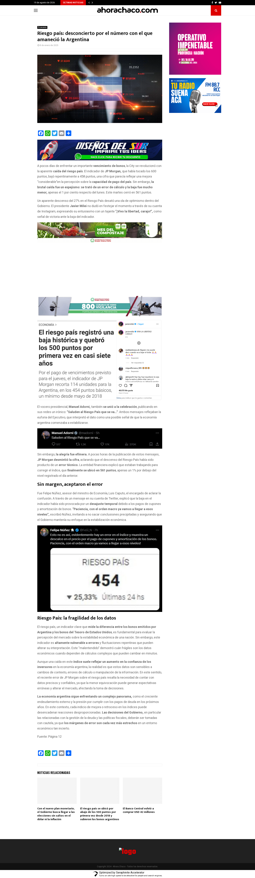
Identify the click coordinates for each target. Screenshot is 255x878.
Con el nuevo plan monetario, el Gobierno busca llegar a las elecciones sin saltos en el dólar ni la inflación (56, 814)
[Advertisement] (99, 270)
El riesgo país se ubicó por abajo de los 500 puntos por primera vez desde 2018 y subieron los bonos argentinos (99, 814)
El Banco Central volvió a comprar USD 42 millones (139, 810)
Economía (42, 27)
